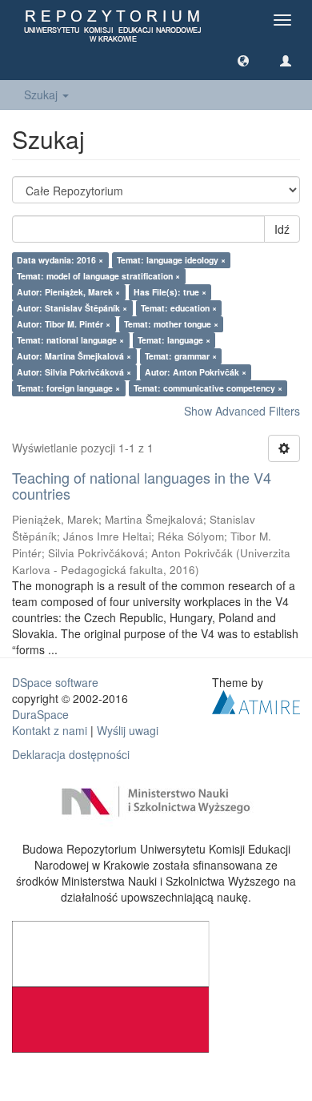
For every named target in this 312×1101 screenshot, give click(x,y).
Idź (282, 229)
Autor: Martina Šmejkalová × (74, 356)
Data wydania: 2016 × (60, 260)
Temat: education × (179, 308)
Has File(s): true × (170, 292)
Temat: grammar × (181, 356)
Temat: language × (174, 340)
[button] (243, 60)
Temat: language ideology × (171, 260)
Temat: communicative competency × (208, 388)
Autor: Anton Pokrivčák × (195, 372)
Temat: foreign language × (68, 388)
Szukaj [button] (42, 94)
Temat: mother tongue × (171, 324)
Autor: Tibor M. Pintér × (63, 324)
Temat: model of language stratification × (98, 276)
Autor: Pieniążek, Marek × (68, 292)
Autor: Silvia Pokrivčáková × (74, 372)
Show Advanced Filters (242, 411)
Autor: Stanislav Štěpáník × (72, 308)
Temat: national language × (70, 340)
